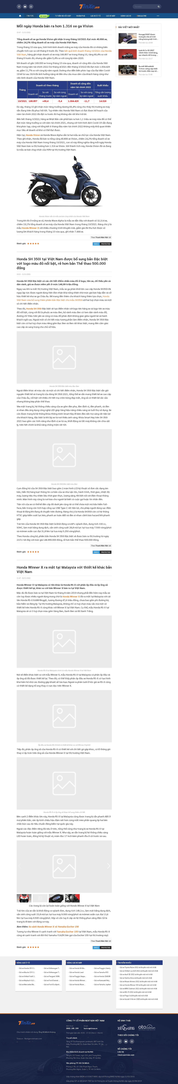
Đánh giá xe (126, 16)
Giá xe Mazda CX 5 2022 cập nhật (27, 972)
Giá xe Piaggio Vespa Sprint (77, 976)
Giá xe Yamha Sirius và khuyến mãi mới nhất (136, 978)
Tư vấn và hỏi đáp (63, 16)
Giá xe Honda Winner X (77, 980)
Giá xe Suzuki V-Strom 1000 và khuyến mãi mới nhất (139, 999)
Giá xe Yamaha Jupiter (102, 984)
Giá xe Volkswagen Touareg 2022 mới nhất (52, 972)
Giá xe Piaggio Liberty (102, 968)
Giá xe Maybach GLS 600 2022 (27, 980)
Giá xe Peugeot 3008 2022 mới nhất (52, 976)
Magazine (141, 16)
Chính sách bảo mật (126, 1055)
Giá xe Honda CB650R (102, 976)
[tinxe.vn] (89, 6)
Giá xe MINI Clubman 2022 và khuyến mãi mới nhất (138, 988)
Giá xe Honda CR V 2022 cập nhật (27, 968)
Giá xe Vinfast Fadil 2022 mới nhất (27, 976)
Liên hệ (121, 1052)
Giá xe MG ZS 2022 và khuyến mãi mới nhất (136, 992)
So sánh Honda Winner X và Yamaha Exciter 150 (54, 926)
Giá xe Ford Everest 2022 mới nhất (52, 980)
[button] (109, 866)
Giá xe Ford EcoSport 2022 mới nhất (52, 984)
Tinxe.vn (28, 1023)
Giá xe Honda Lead (76, 972)
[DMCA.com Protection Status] (102, 243)
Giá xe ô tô (96, 16)
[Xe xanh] (44, 16)
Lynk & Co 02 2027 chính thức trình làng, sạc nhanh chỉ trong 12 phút (148, 52)
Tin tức (30, 16)
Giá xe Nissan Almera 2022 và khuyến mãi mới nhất (138, 981)
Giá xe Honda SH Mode (77, 968)
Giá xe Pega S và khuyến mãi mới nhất (134, 996)
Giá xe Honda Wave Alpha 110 (77, 984)
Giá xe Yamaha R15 (101, 972)
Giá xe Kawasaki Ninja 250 (102, 980)
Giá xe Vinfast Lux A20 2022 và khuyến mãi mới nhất (139, 971)
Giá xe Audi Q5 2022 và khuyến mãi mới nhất (136, 974)
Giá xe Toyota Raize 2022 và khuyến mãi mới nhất (138, 967)
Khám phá (80, 16)
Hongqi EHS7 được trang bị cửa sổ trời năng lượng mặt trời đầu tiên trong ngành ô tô (148, 36)
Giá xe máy (110, 16)
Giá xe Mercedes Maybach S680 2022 (27, 984)
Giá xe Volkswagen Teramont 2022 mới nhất (52, 968)
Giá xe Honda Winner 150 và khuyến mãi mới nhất (138, 985)
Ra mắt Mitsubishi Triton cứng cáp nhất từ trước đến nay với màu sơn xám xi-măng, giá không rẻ (148, 68)
